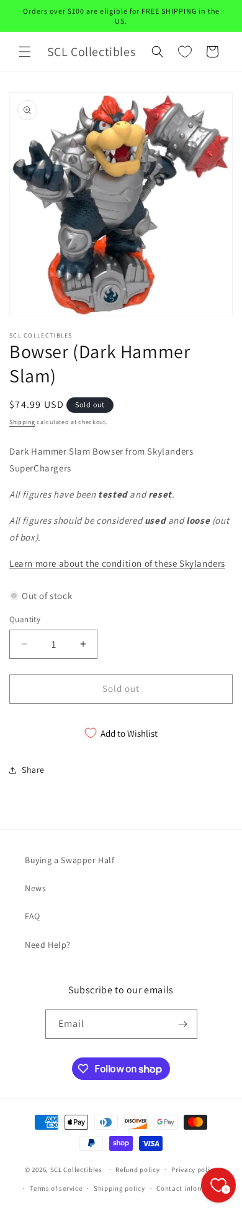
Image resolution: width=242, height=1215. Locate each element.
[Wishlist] (185, 51)
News (35, 888)
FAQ (32, 916)
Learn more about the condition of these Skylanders (117, 563)
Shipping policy (119, 1188)
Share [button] (33, 769)
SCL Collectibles (76, 1169)
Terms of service (56, 1188)
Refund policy (137, 1169)
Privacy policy (194, 1169)
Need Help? (48, 944)
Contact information (189, 1188)
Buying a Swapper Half (70, 860)
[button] (24, 51)
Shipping (22, 422)
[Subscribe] (183, 1024)
